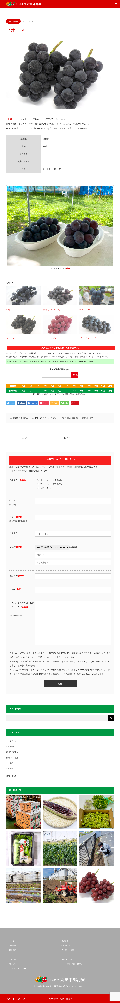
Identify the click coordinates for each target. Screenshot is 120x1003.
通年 (110, 386)
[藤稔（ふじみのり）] (60, 295)
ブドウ (63, 418)
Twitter (8, 998)
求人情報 (9, 768)
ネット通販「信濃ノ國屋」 (72, 964)
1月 (23, 386)
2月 (30, 386)
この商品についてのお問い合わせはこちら (60, 348)
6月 (59, 386)
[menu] (116, 4)
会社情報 (9, 763)
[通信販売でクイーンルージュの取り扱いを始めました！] (96, 885)
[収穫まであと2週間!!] (60, 848)
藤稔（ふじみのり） (52, 309)
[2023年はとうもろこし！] (60, 885)
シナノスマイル (50, 338)
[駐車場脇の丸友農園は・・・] (96, 848)
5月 (52, 386)
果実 (73, 418)
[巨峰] (23, 295)
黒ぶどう (90, 418)
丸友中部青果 (66, 998)
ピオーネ (56, 418)
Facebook (13, 998)
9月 (81, 386)
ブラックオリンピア (88, 338)
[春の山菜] (96, 812)
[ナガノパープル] (96, 295)
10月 (88, 386)
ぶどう (49, 418)
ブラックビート (13, 338)
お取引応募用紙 (74, 467)
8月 (74, 386)
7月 (67, 386)
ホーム (11, 941)
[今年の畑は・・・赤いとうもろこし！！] (60, 812)
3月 (38, 386)
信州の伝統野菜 (12, 752)
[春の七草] (23, 848)
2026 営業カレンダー (17, 969)
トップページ (11, 741)
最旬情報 (12, 950)
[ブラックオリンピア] (96, 324)
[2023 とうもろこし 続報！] (23, 885)
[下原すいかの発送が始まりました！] (23, 812)
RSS (24, 998)
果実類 (15, 418)
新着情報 (12, 946)
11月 (96, 386)
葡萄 (84, 418)
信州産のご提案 (12, 758)
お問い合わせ (11, 776)
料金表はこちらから (63, 657)
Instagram (18, 998)
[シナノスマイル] (60, 324)
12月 (103, 386)
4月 (45, 386)
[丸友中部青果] (23, 4)
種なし (78, 418)
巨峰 (8, 309)
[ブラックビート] (23, 324)
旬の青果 (64, 941)
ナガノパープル (86, 309)
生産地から (10, 746)
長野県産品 (13, 21)
